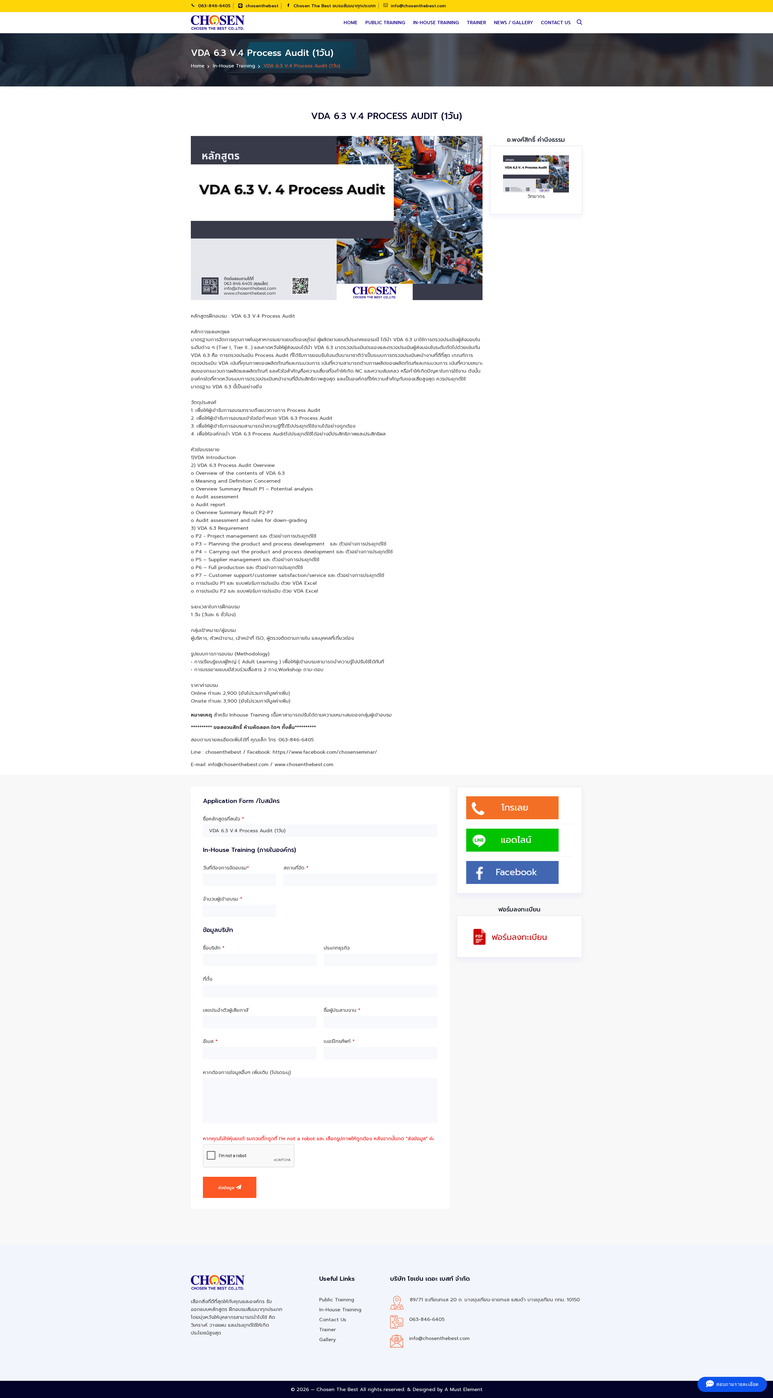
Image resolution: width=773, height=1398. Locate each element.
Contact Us (556, 22)
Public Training (385, 22)
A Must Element (463, 1389)
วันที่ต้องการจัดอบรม (226, 868)
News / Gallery (513, 22)
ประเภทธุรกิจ (337, 948)
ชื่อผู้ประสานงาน (342, 1010)
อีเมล (210, 1041)
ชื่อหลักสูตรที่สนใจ (223, 819)
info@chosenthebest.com (417, 6)
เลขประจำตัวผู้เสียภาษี (226, 1010)
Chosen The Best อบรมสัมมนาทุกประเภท (334, 6)
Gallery (327, 1339)
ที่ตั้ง (207, 979)
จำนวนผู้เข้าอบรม (222, 899)
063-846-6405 (213, 6)
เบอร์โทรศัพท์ (339, 1041)
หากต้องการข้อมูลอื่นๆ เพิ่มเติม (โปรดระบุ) (247, 1072)
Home (351, 22)
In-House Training (436, 22)
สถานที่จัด (296, 868)
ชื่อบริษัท (214, 948)
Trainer (476, 22)
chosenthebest (261, 6)
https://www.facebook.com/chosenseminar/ (325, 752)
